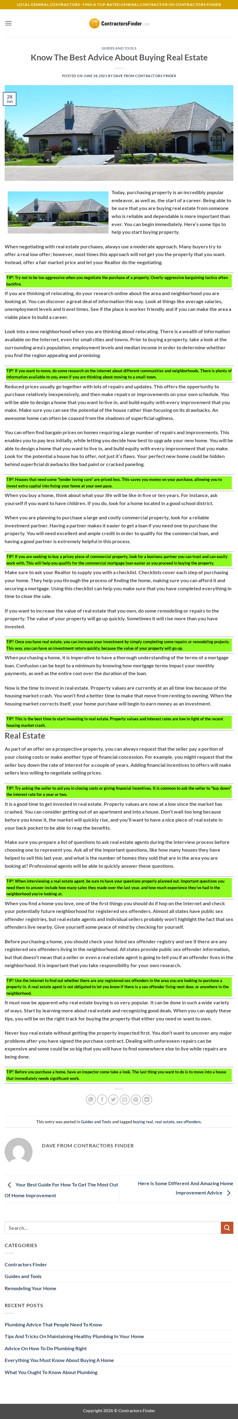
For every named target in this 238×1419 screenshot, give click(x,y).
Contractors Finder (26, 1264)
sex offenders (188, 1121)
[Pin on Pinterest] (136, 1099)
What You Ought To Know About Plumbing (51, 1372)
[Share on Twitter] (113, 1099)
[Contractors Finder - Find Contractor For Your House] (119, 23)
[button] (8, 23)
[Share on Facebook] (102, 1099)
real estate (164, 1121)
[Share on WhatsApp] (91, 1099)
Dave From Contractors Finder (144, 76)
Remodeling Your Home (30, 1288)
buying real (143, 1121)
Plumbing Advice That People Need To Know (53, 1324)
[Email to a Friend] (125, 1099)
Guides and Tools (119, 48)
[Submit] (227, 1228)
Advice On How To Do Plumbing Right (46, 1348)
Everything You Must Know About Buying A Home (59, 1360)
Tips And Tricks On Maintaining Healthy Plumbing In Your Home (74, 1336)
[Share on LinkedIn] (147, 1099)
